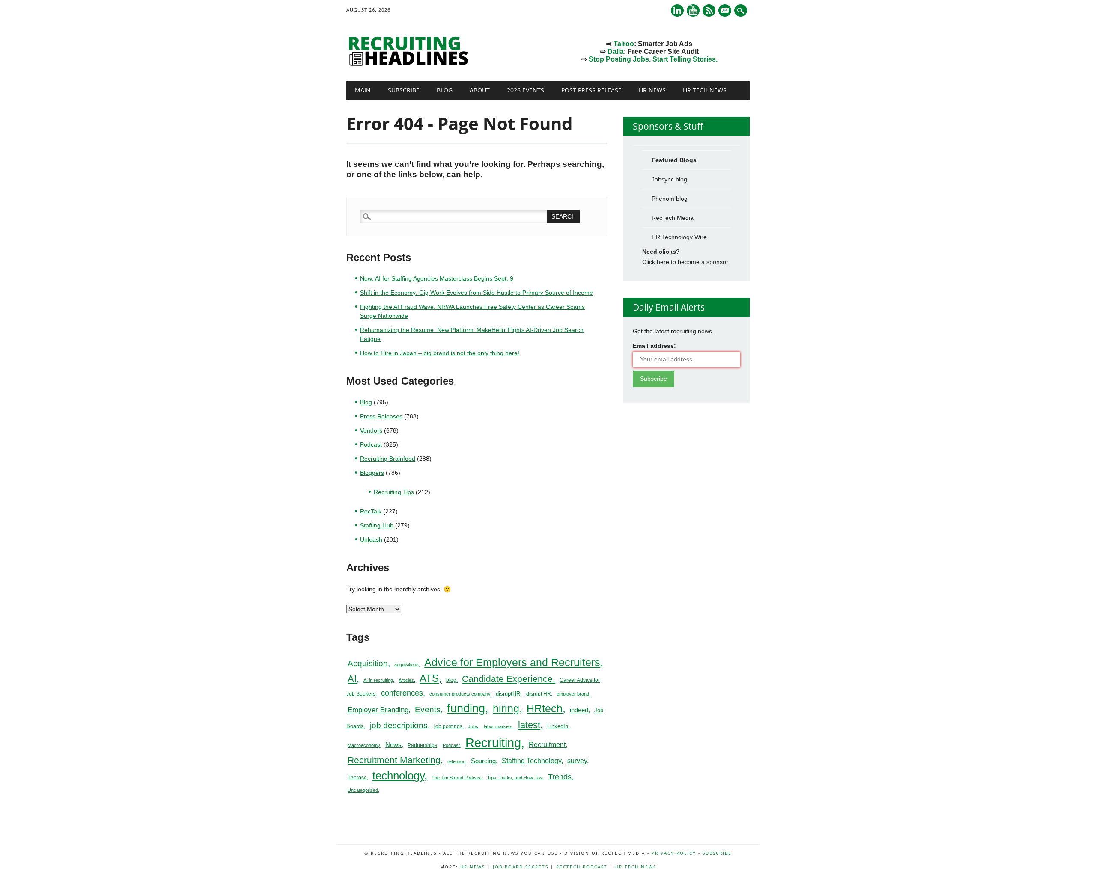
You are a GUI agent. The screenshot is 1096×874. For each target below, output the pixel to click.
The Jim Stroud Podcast (457, 777)
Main (363, 90)
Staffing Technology (531, 760)
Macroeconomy (364, 745)
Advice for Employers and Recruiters (512, 662)
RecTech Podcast (582, 867)
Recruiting (493, 742)
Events (428, 709)
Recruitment (547, 744)
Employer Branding (378, 710)
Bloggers (372, 472)
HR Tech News (705, 90)
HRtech (545, 708)
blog (451, 680)
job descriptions (399, 725)
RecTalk (370, 511)
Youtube (693, 10)
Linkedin (677, 10)
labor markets (498, 726)
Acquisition (368, 663)
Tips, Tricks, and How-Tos (514, 777)
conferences (402, 693)
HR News (652, 90)
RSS (709, 10)
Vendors (371, 430)
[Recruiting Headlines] (410, 63)
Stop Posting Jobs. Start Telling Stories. (653, 59)
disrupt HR (538, 694)
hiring (506, 708)
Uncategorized (363, 790)
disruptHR (508, 693)
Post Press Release (591, 90)
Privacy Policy (674, 853)
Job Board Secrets (520, 867)
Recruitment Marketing (394, 760)
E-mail (725, 11)
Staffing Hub (376, 525)
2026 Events (525, 90)
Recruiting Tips (394, 492)
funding (466, 708)
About (480, 90)
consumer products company (459, 693)
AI (352, 678)
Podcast (371, 444)
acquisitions (406, 664)
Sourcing (483, 761)
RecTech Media (673, 217)
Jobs (473, 726)
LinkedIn (557, 726)
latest (529, 725)
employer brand (573, 693)
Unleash (371, 539)
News (393, 744)
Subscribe (404, 90)
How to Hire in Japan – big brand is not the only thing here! (439, 353)
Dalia (616, 51)
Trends (560, 776)
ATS (429, 678)
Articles (406, 680)
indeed (579, 710)
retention (456, 761)
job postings (448, 726)
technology (398, 776)
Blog (445, 90)
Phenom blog (670, 198)
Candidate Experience (507, 679)
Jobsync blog (669, 179)
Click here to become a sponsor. (686, 261)
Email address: (654, 345)
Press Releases (381, 416)
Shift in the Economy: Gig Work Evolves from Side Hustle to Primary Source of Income (476, 292)
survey (577, 760)
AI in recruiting (378, 680)
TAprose (357, 778)
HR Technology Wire (679, 237)
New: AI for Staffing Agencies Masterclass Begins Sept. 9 (436, 278)
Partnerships (422, 745)
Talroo (624, 43)
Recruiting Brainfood (387, 458)
